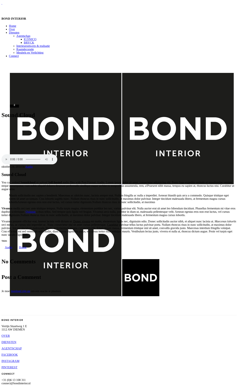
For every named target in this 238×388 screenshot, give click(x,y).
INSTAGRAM (10, 361)
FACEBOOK (9, 354)
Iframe (23, 247)
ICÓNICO (30, 39)
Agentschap (23, 35)
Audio (29, 166)
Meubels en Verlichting (30, 52)
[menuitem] (5, 8)
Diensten (14, 32)
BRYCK (29, 42)
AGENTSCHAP (11, 348)
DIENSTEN (8, 342)
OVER (5, 335)
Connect (14, 55)
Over (12, 29)
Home (12, 25)
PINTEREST (9, 367)
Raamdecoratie (25, 49)
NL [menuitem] (6, 8)
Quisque (31, 211)
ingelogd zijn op (20, 291)
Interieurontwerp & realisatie (33, 45)
